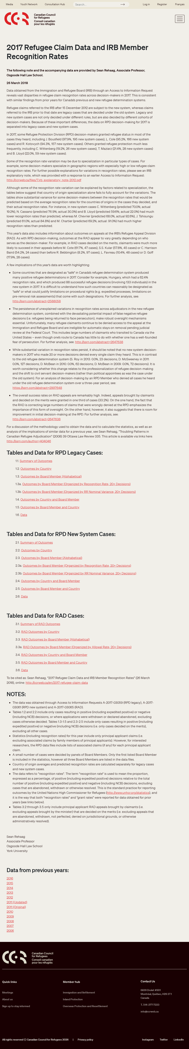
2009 (10, 916)
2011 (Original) (16, 907)
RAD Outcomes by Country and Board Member (54, 655)
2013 (10, 892)
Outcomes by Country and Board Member (49, 499)
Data (23, 515)
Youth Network (28, 4)
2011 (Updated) (17, 902)
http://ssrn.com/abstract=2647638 (99, 342)
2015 (10, 883)
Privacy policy (85, 1039)
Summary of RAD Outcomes (40, 624)
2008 (10, 921)
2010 (10, 911)
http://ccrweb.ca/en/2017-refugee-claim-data (57, 682)
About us (7, 999)
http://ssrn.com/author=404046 (29, 441)
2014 (10, 888)
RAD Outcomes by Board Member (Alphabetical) (55, 639)
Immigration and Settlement (79, 992)
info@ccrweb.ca (150, 1011)
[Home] (29, 18)
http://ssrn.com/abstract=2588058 (37, 301)
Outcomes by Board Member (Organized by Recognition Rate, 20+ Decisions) (76, 484)
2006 (10, 930)
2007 (10, 926)
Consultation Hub (55, 4)
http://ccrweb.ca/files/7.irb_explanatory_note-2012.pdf (44, 180)
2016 (10, 878)
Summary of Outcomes (36, 461)
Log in (146, 4)
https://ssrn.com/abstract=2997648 (37, 388)
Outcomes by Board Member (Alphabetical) (51, 476)
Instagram (148, 1039)
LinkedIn (179, 1039)
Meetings (7, 992)
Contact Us (148, 981)
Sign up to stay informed (16, 1006)
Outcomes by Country (35, 468)
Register (162, 4)
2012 (10, 897)
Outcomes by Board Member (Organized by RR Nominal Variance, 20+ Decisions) (79, 492)
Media (9, 4)
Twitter (164, 1039)
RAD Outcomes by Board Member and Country (54, 662)
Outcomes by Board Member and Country (49, 507)
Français (180, 4)
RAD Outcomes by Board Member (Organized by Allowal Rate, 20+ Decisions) (77, 647)
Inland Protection (73, 999)
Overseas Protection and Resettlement (85, 1006)
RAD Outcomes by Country (40, 632)
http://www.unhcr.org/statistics (128, 793)
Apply (124, 5)
